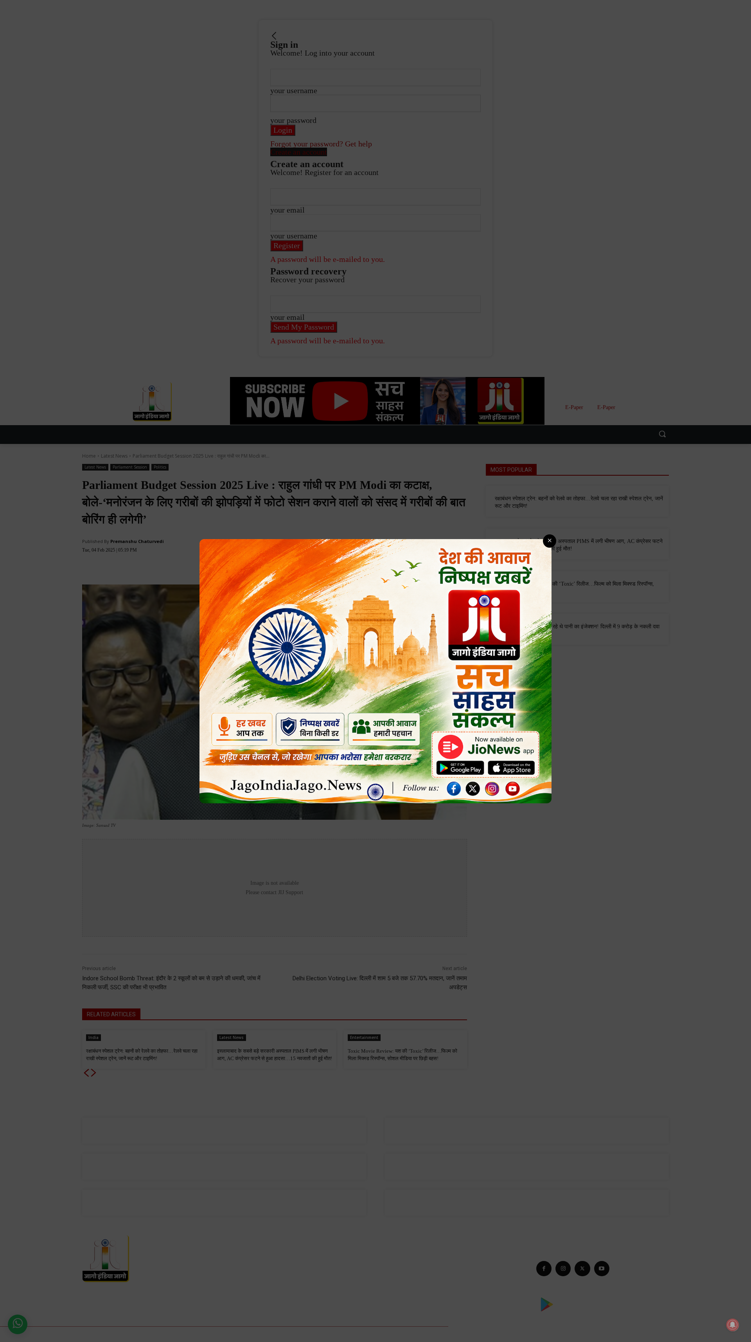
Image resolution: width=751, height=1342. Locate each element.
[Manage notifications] (732, 1325)
